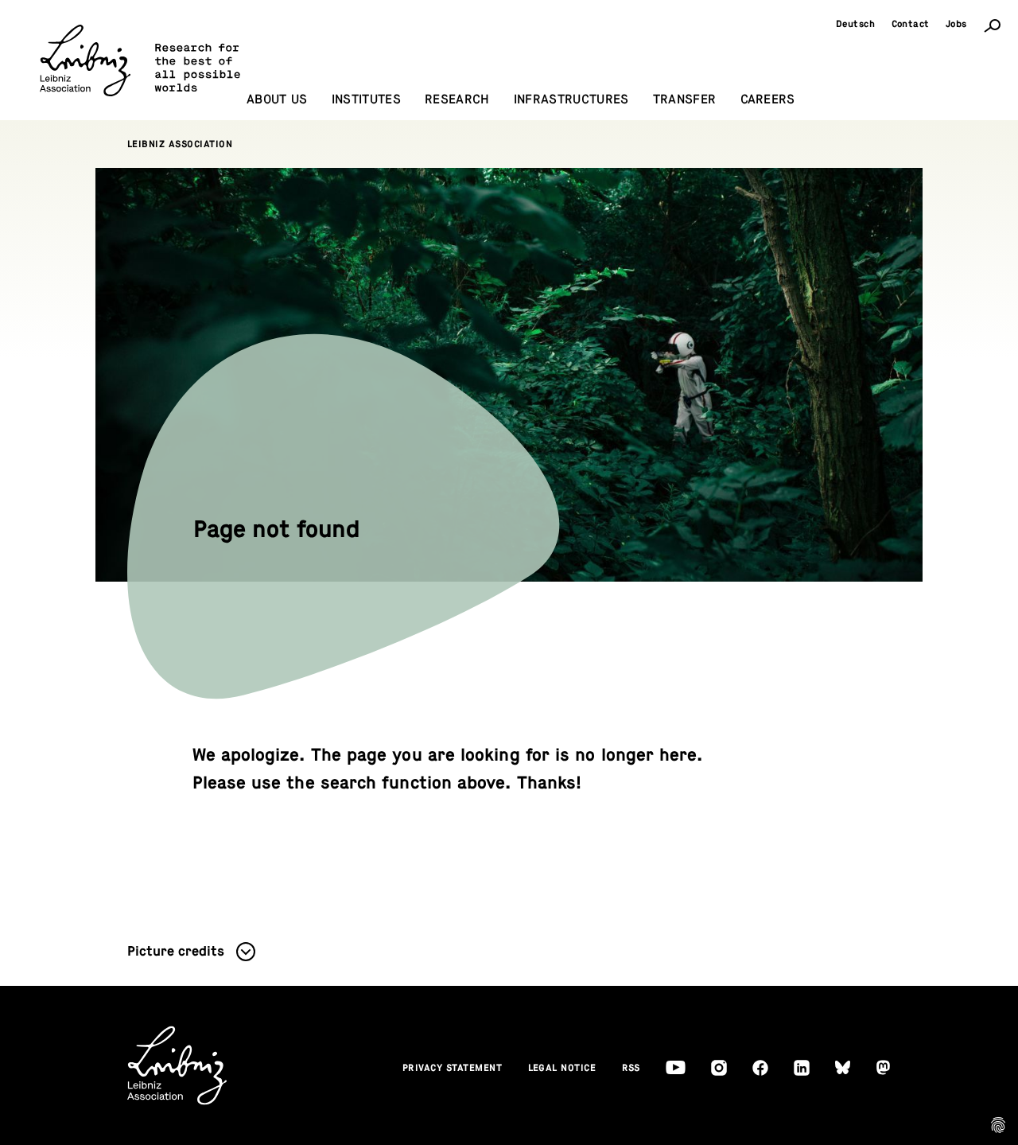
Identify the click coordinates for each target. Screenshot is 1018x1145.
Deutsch (856, 23)
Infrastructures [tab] (571, 99)
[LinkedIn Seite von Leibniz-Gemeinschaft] (802, 1068)
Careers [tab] (767, 99)
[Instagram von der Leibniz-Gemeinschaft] (719, 1068)
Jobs (956, 23)
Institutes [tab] (366, 99)
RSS (631, 1067)
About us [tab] (277, 99)
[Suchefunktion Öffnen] (992, 25)
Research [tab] (457, 99)
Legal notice (562, 1067)
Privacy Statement (452, 1067)
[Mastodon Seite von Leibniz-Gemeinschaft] (883, 1067)
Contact (911, 23)
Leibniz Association (180, 144)
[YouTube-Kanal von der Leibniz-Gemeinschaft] (676, 1067)
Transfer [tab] (685, 99)
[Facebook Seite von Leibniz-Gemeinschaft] (760, 1068)
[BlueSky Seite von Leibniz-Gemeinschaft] (842, 1067)
